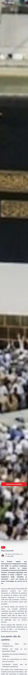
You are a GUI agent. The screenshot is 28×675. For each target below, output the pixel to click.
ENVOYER (14, 357)
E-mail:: (4, 337)
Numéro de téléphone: (8, 345)
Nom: (4, 328)
